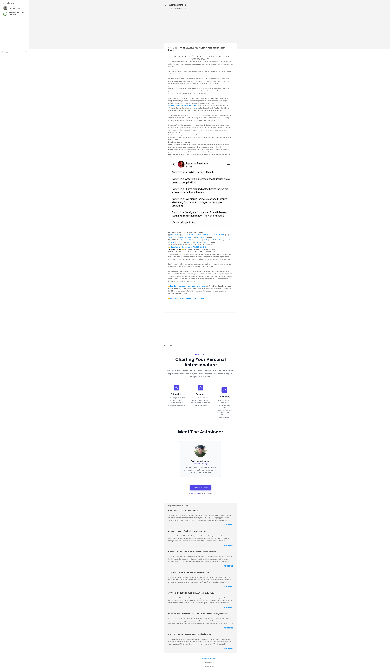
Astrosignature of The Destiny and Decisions (187, 531)
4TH (205, 240)
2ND (190, 240)
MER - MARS (189, 235)
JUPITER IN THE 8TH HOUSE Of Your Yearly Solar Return (192, 593)
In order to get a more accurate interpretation (188, 286)
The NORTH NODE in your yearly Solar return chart (189, 572)
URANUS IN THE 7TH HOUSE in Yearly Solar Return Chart (192, 552)
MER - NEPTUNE (185, 237)
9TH (179, 242)
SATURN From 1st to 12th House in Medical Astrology (190, 634)
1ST (182, 240)
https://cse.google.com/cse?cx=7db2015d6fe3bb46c (189, 247)
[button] (231, 47)
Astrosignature (177, 4)
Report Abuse (209, 666)
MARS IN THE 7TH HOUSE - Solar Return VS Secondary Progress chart (198, 614)
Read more (228, 525)
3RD (197, 240)
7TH (229, 240)
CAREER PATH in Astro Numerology (183, 510)
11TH (197, 242)
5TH (213, 240)
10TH (188, 242)
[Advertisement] (248, 43)
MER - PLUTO (200, 237)
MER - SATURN (219, 235)
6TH (220, 240)
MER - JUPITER (203, 235)
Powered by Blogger (209, 658)
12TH (205, 242)
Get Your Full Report (200, 488)
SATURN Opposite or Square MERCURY (182, 105)
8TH (172, 242)
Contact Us (195, 493)
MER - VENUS (174, 235)
